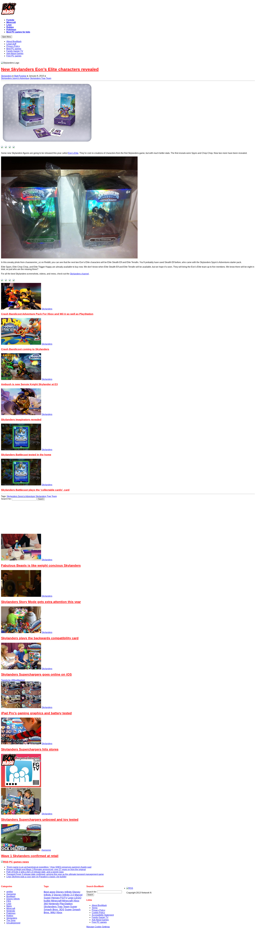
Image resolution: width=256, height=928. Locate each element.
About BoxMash (99, 905)
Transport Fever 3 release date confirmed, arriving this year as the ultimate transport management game (55, 874)
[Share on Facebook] (2, 147)
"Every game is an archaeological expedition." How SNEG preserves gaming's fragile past (48, 867)
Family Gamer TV (100, 917)
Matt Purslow (20, 76)
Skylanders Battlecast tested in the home (26, 454)
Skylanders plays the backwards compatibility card (40, 638)
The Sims (10, 920)
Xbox (59, 912)
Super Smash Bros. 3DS (60, 908)
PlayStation (66, 903)
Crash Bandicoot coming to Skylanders (25, 349)
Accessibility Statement (103, 915)
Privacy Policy (98, 910)
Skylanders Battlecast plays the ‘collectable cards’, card (35, 489)
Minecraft (10, 908)
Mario (9, 906)
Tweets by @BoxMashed (13, 680)
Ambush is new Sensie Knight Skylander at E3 (29, 384)
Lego (8, 904)
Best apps (49, 891)
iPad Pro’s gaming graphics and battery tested (36, 713)
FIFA (8, 901)
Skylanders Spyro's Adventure (15, 78)
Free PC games (99, 922)
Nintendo (10, 911)
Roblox (9, 916)
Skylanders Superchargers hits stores (29, 749)
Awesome (46, 850)
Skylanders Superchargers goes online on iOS (36, 674)
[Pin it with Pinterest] (14, 147)
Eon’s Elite (73, 153)
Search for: (6, 499)
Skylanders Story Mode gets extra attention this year (41, 602)
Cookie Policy (98, 912)
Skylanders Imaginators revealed (21, 419)
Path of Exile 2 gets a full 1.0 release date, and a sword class (35, 872)
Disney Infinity (13, 899)
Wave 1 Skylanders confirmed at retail (29, 856)
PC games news (19, 861)
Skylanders (6, 76)
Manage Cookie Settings (98, 927)
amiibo (9, 891)
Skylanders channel (79, 274)
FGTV (63, 897)
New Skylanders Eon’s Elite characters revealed (50, 69)
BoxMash (10, 896)
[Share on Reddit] (10, 147)
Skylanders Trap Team (40, 78)
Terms (94, 908)
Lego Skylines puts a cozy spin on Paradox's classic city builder (36, 877)
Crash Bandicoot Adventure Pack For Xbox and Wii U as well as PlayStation (47, 314)
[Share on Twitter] (6, 147)
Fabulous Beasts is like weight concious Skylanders (41, 565)
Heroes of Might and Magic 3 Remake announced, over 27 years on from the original (46, 869)
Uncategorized (13, 923)
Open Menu (6, 37)
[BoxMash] (128, 9)
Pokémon (10, 913)
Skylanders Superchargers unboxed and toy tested (39, 819)
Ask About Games (100, 920)
